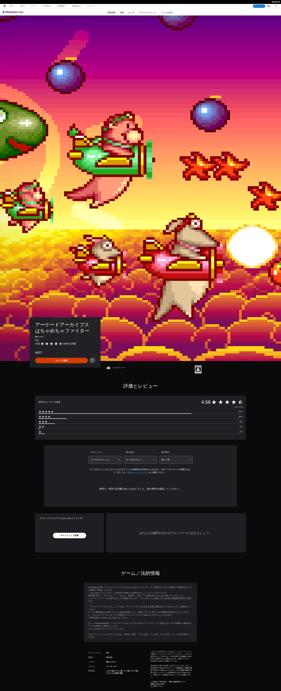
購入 (11, 6)
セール (131, 12)
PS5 (22, 6)
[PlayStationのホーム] (4, 6)
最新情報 (75, 6)
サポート (90, 6)
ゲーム (33, 6)
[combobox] (105, 460)
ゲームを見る (167, 12)
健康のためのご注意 (157, 684)
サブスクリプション (148, 12)
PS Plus (46, 6)
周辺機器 (61, 6)
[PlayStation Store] (14, 12)
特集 (122, 12)
